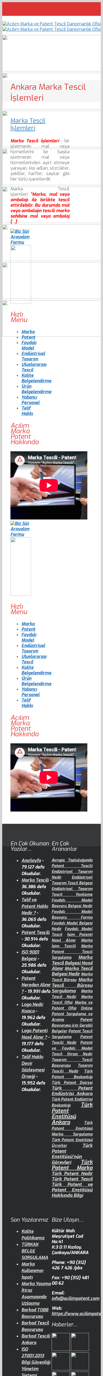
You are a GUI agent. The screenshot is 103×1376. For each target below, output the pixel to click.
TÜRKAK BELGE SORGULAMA (34, 1251)
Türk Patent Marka (72, 1164)
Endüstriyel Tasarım (33, 356)
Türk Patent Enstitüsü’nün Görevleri (72, 1153)
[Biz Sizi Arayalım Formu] (20, 242)
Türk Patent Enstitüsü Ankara (72, 1113)
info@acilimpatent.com (75, 1298)
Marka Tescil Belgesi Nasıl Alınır (72, 963)
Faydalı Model (28, 345)
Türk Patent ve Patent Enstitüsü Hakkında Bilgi (72, 1189)
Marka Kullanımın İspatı (32, 1270)
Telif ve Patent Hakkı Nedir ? (34, 906)
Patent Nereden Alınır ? (36, 984)
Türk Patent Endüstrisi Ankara (72, 1091)
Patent (28, 337)
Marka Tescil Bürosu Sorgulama (72, 985)
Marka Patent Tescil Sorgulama (72, 952)
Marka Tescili (35, 880)
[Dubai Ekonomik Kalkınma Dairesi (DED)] (80, 1349)
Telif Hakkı (27, 410)
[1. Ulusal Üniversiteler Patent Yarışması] (61, 1369)
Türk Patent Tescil (72, 1179)
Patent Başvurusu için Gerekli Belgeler (72, 1025)
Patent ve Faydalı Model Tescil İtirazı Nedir (72, 1048)
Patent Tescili (35, 932)
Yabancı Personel (30, 399)
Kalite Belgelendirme (36, 378)
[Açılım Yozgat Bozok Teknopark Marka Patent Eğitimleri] (61, 1349)
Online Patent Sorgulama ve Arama (72, 1014)
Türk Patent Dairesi (72, 1082)
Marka (28, 332)
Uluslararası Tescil (33, 367)
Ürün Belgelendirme (36, 389)
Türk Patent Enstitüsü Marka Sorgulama (72, 1128)
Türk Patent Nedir (72, 1173)
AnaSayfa (31, 860)
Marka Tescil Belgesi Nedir (72, 971)
